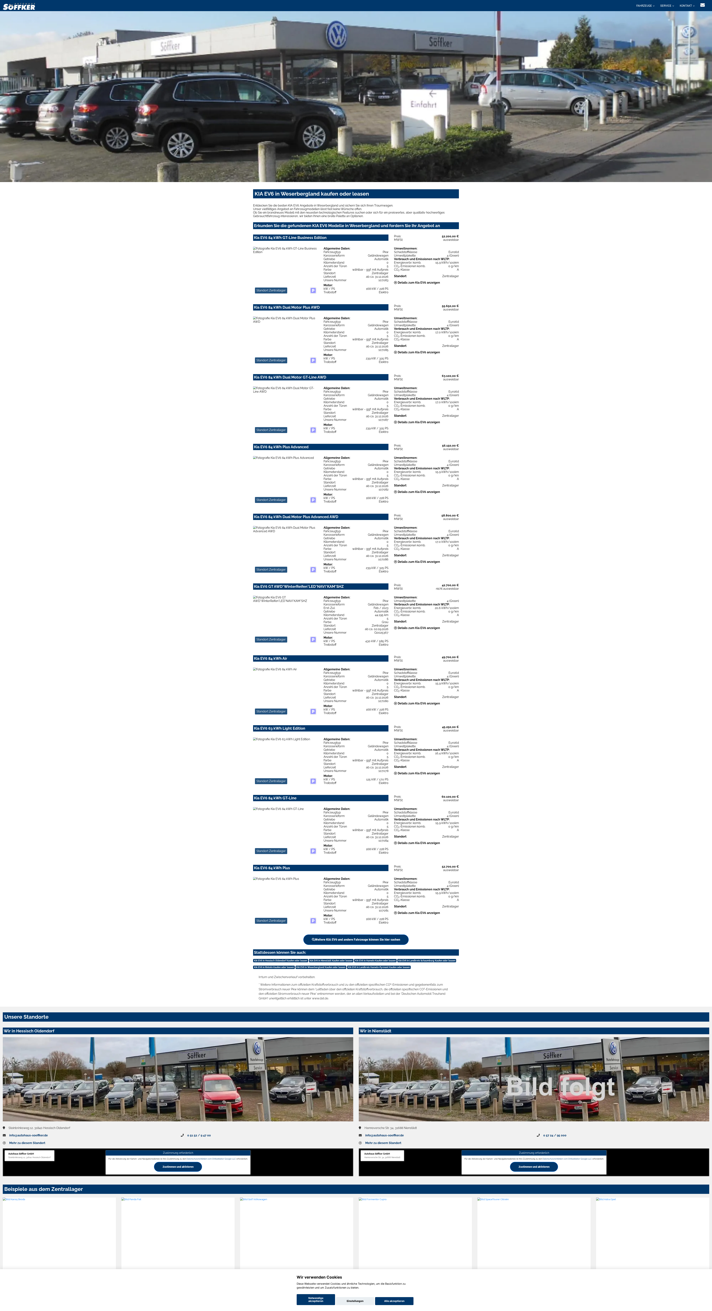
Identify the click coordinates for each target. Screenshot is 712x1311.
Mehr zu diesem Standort (27, 1143)
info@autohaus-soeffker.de (28, 1135)
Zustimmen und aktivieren (178, 1166)
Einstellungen (355, 1301)
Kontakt (686, 5)
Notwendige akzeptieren (315, 1299)
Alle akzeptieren (394, 1301)
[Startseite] (19, 6)
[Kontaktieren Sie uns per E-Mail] (702, 5)
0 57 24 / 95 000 (554, 1135)
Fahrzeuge (644, 5)
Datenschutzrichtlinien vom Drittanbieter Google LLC (211, 1159)
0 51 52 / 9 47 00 (199, 1135)
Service (665, 5)
